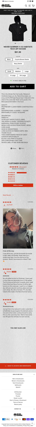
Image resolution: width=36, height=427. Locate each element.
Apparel (18, 387)
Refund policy (18, 404)
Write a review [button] (18, 185)
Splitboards (18, 385)
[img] (7, 202)
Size (18, 68)
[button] (14, 1)
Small (9, 71)
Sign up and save (17, 374)
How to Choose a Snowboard (18, 400)
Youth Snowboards (18, 383)
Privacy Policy (26, 425)
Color (18, 56)
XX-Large (23, 75)
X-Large (12, 75)
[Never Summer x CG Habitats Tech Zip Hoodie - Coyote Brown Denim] (7, 352)
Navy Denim (18, 63)
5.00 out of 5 (22, 167)
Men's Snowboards (18, 379)
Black (9, 59)
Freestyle (18, 394)
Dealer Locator (18, 398)
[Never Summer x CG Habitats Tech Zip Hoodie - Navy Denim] (9, 352)
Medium (18, 71)
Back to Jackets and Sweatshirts (19, 365)
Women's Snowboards (18, 381)
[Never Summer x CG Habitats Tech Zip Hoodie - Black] (5, 352)
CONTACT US (17, 409)
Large (27, 71)
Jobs (31, 425)
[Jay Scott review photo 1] (18, 228)
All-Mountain (18, 392)
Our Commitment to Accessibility (14, 425)
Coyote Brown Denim (22, 59)
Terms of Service (18, 402)
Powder (18, 396)
